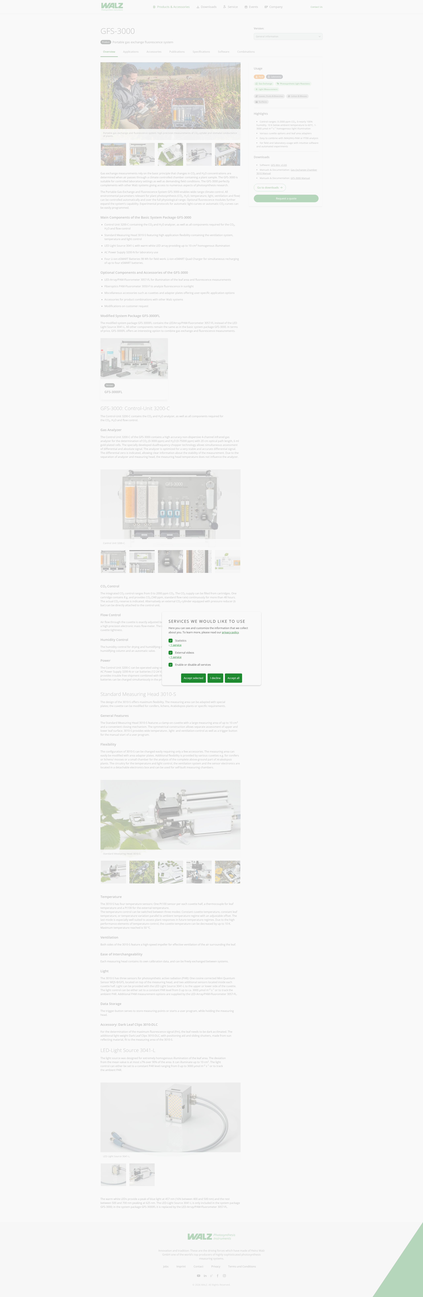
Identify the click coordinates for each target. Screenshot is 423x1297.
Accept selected (193, 678)
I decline (215, 678)
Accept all (233, 678)
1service (175, 645)
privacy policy (230, 632)
